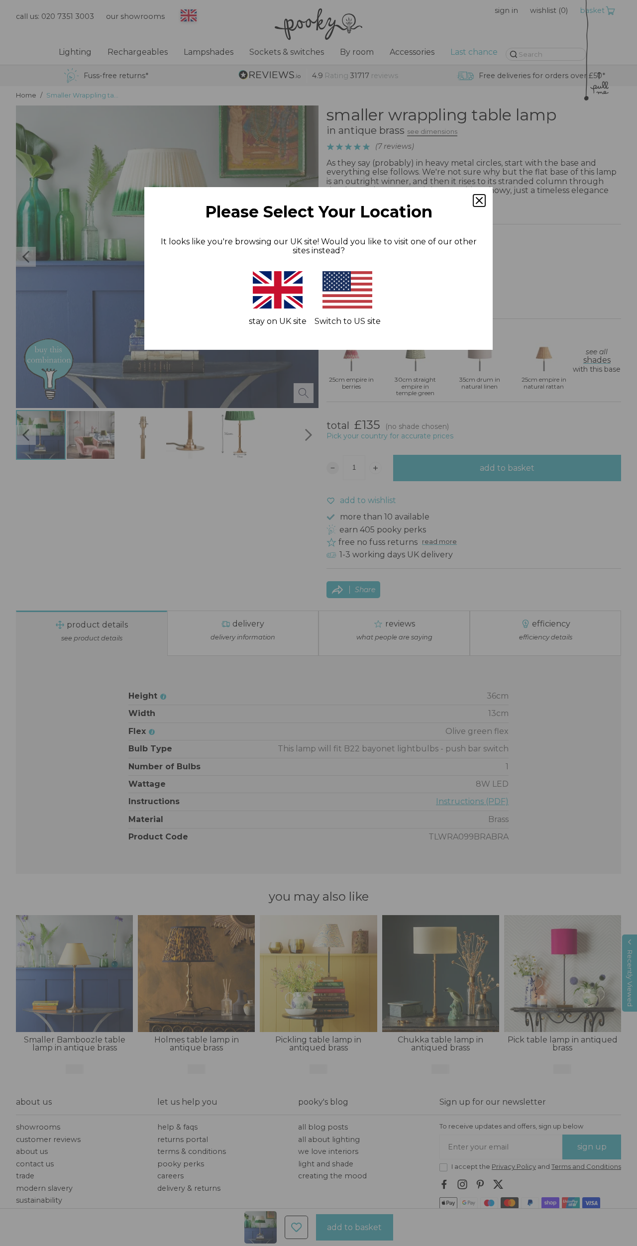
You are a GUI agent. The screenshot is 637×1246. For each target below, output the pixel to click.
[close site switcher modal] (479, 201)
